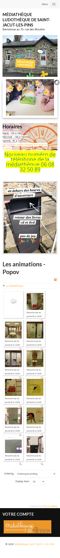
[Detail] (20, 463)
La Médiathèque (14, 285)
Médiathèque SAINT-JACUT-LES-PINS (34, 544)
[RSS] (55, 279)
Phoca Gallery (50, 506)
